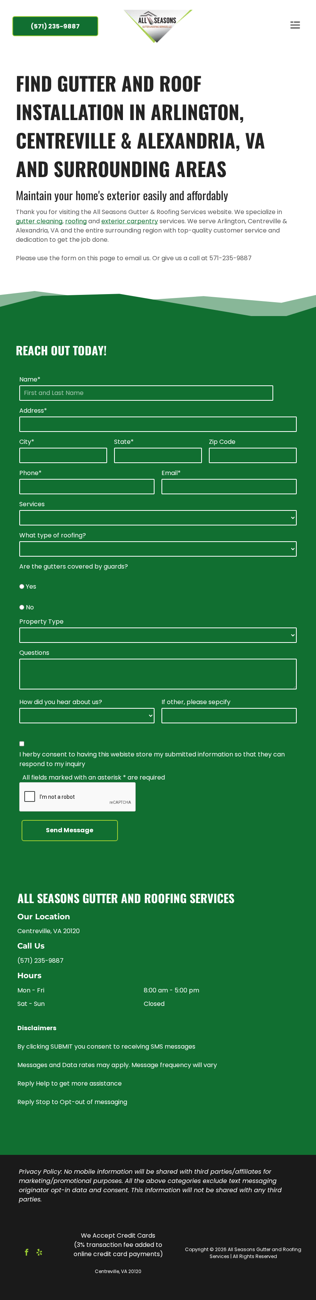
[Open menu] (295, 26)
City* (26, 441)
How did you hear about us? (60, 702)
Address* (33, 410)
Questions (34, 652)
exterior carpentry (129, 221)
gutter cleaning (39, 221)
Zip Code (222, 441)
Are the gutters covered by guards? (73, 566)
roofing (76, 221)
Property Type (41, 621)
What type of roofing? (52, 535)
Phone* (30, 472)
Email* (171, 472)
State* (124, 441)
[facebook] (26, 1253)
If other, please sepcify (195, 702)
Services (32, 504)
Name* (29, 379)
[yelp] (39, 1253)
